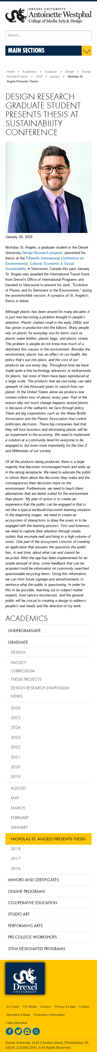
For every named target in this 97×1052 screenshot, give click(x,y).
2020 (15, 766)
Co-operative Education (32, 902)
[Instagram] (27, 1034)
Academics (29, 71)
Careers (45, 1006)
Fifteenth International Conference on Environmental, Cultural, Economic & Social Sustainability (44, 263)
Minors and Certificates (33, 879)
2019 (39, 76)
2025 (15, 717)
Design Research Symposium (40, 687)
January (19, 827)
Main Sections (26, 50)
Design (69, 71)
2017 (15, 858)
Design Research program (42, 253)
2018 (15, 848)
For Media (29, 1006)
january (55, 76)
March (18, 807)
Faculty (18, 662)
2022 (15, 747)
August (18, 788)
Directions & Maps (18, 1014)
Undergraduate (24, 630)
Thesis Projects (26, 679)
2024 (15, 727)
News (16, 696)
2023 (15, 737)
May (15, 797)
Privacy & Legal (65, 1006)
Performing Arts (25, 925)
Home (11, 71)
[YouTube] (36, 1034)
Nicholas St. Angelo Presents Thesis (48, 838)
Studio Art (19, 914)
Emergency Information (49, 1014)
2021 (15, 757)
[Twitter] (18, 1034)
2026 (15, 707)
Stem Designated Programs (36, 948)
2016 (15, 868)
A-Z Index (12, 1006)
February (20, 817)
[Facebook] (9, 1034)
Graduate (51, 71)
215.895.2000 (26, 1048)
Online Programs (26, 891)
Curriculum (23, 670)
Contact (84, 1006)
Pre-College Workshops (32, 937)
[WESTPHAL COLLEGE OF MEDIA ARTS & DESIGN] (48, 28)
